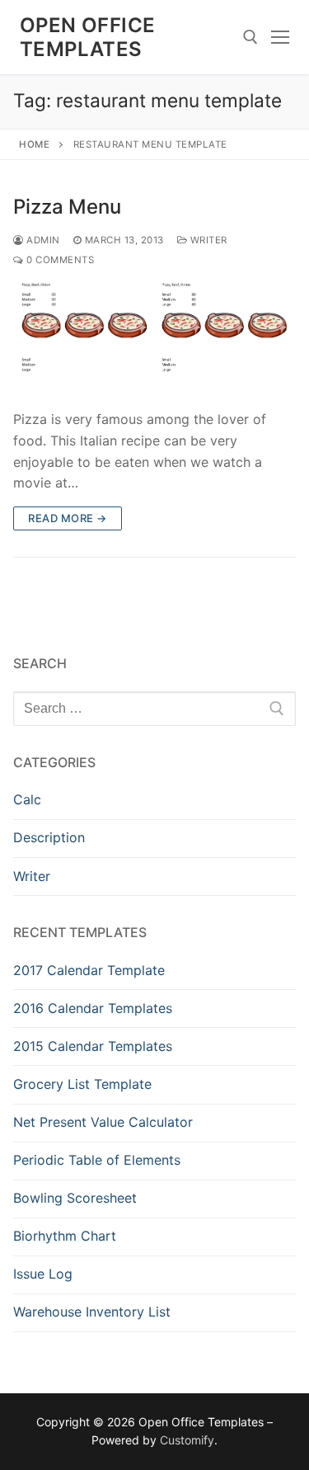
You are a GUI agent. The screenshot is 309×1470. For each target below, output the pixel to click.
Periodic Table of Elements (96, 1160)
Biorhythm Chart (64, 1235)
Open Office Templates (87, 37)
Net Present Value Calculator (103, 1122)
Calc (27, 799)
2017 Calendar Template (89, 970)
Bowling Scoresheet (75, 1198)
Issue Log (43, 1273)
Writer (207, 240)
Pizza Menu (67, 207)
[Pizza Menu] (154, 339)
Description (49, 837)
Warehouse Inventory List (92, 1311)
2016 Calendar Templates (92, 1008)
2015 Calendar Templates (92, 1046)
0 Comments (59, 260)
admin (42, 240)
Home (34, 144)
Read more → (67, 518)
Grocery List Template (82, 1084)
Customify (187, 1440)
